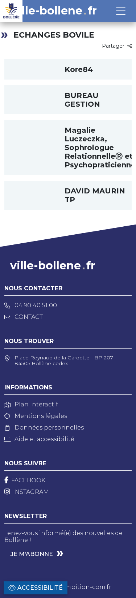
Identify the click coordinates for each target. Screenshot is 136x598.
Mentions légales (41, 416)
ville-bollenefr (54, 10)
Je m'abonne (32, 554)
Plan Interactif (36, 404)
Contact (29, 316)
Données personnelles (49, 427)
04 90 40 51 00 (36, 305)
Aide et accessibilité (44, 439)
